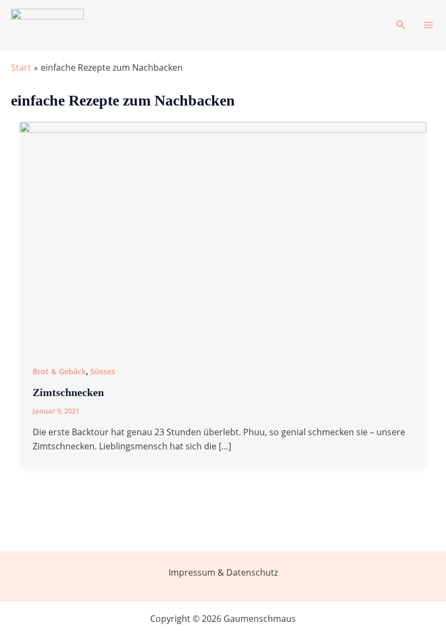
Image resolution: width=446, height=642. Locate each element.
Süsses (102, 371)
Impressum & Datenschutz (223, 572)
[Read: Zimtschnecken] (223, 236)
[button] (401, 25)
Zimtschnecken (68, 392)
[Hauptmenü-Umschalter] (429, 25)
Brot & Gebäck (59, 371)
